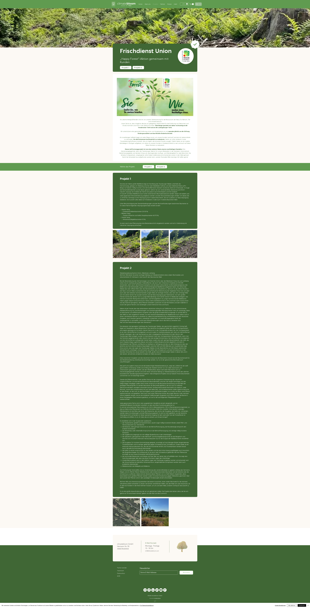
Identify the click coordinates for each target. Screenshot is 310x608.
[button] (192, 4)
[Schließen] (308, 605)
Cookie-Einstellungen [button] (280, 605)
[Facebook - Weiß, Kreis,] (149, 590)
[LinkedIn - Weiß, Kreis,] (153, 590)
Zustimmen (302, 605)
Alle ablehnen (291, 605)
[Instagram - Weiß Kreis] (145, 590)
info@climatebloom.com (152, 551)
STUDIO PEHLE (157, 598)
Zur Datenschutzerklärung (147, 605)
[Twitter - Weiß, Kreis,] (157, 590)
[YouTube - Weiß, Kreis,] (161, 590)
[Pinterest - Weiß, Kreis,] (165, 590)
